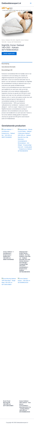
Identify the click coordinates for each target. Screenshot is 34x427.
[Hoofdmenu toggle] (30, 3)
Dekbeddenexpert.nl (11, 3)
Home (3, 40)
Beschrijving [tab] (5, 63)
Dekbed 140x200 (10, 40)
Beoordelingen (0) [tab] (7, 70)
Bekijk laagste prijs (9, 53)
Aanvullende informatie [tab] (8, 67)
